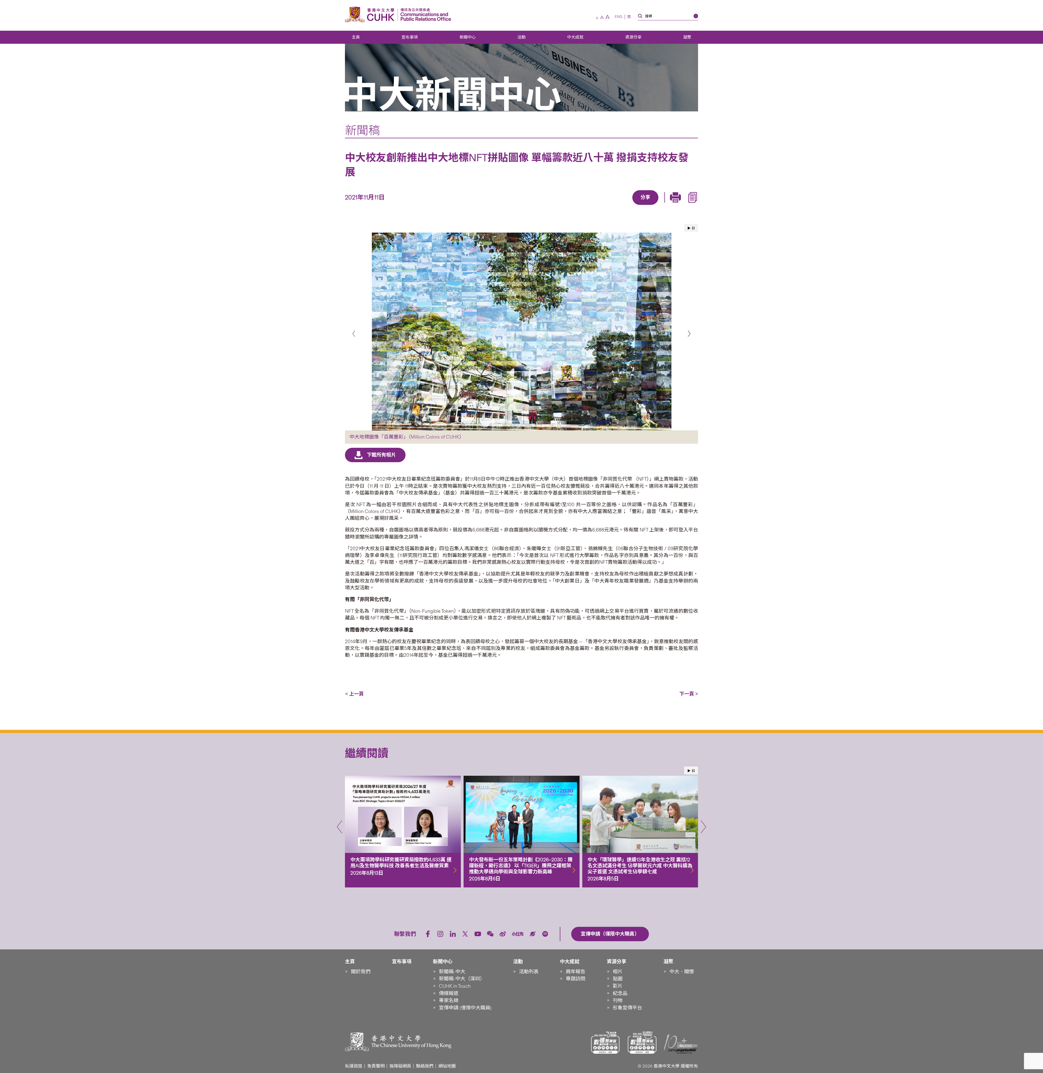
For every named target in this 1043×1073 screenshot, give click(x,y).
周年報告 (575, 972)
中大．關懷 (682, 972)
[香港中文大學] (371, 14)
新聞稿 (362, 130)
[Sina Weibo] (651, 205)
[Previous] (354, 334)
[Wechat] (490, 934)
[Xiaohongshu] (518, 934)
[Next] (689, 334)
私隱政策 (353, 1066)
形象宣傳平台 (627, 1008)
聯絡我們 (424, 1066)
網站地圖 (447, 1066)
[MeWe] (676, 205)
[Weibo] (502, 934)
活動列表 (529, 972)
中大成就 (575, 37)
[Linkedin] (614, 205)
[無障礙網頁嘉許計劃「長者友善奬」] (642, 1042)
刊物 (618, 1000)
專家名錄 (448, 1000)
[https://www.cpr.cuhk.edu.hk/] (424, 14)
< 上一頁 (354, 694)
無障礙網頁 (400, 1066)
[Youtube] (478, 934)
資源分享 (633, 37)
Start (689, 228)
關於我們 (360, 972)
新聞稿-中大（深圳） (462, 979)
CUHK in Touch (455, 986)
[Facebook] (601, 205)
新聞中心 (468, 37)
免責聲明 (376, 1066)
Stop (693, 228)
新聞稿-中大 (452, 972)
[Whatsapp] (664, 205)
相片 (618, 972)
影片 (618, 986)
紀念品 (620, 993)
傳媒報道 (448, 993)
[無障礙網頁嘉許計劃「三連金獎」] (605, 1042)
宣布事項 (409, 37)
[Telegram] (639, 205)
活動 (521, 37)
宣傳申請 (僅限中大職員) (465, 1008)
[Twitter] (626, 205)
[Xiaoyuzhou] (532, 934)
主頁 (356, 37)
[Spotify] (545, 934)
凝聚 (687, 37)
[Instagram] (440, 934)
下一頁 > (688, 694)
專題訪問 (575, 979)
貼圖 (618, 979)
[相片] (521, 331)
